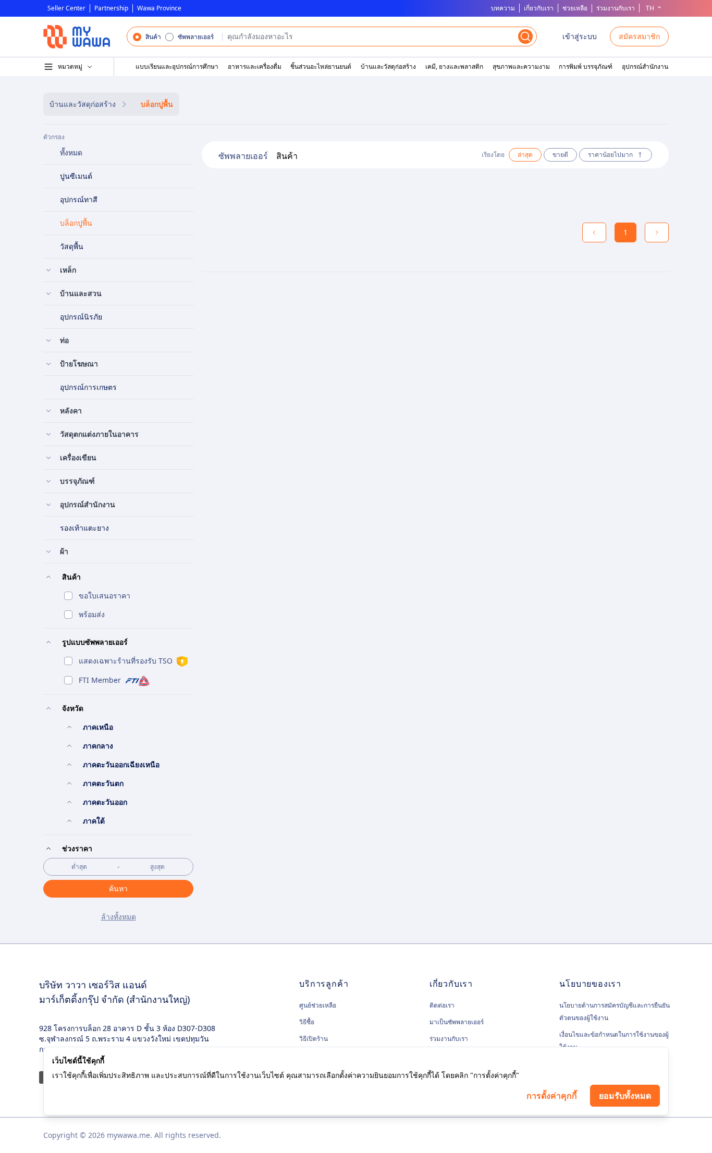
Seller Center (66, 8)
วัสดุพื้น (71, 246)
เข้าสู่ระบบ (579, 36)
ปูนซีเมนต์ (76, 176)
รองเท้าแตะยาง (84, 528)
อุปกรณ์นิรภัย (81, 317)
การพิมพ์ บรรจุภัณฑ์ (585, 67)
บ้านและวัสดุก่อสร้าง (388, 67)
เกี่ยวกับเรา (539, 8)
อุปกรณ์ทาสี (78, 199)
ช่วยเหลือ (574, 8)
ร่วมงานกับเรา (615, 8)
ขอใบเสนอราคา (104, 595)
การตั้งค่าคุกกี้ (551, 1095)
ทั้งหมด (71, 152)
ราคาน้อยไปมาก (610, 154)
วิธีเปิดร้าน (313, 1038)
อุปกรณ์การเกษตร (88, 387)
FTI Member (100, 680)
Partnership (111, 8)
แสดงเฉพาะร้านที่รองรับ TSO (126, 661)
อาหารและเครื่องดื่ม (254, 67)
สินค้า (153, 37)
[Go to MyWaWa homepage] (76, 36)
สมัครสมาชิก (639, 36)
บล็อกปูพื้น (157, 104)
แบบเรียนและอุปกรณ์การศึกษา (177, 67)
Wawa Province (159, 8)
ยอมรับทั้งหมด (625, 1095)
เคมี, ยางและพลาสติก (454, 67)
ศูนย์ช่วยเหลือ (317, 1005)
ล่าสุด (525, 154)
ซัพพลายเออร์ (196, 37)
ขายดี (560, 154)
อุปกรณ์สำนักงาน (645, 67)
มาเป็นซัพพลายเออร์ (456, 1021)
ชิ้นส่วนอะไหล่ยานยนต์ (320, 67)
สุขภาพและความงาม (521, 67)
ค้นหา (118, 888)
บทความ (503, 8)
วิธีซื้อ (306, 1021)
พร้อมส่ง (92, 614)
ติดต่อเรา (442, 1005)
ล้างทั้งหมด (118, 917)
